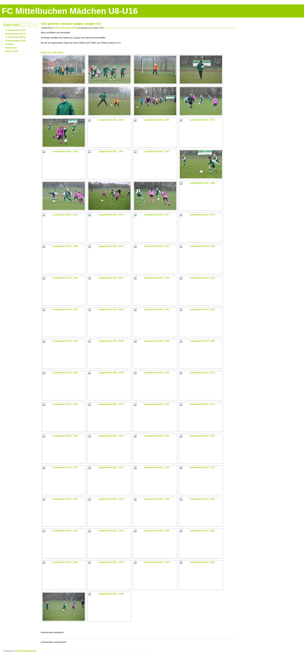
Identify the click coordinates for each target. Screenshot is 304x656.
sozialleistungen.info (26, 651)
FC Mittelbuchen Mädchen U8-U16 (70, 11)
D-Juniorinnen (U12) (15, 33)
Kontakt (9, 44)
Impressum (11, 48)
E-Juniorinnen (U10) (15, 30)
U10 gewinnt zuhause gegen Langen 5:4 (71, 23)
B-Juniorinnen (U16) (15, 40)
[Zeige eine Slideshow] (52, 52)
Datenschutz (11, 51)
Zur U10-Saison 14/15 (67, 28)
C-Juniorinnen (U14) (15, 37)
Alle (55, 28)
